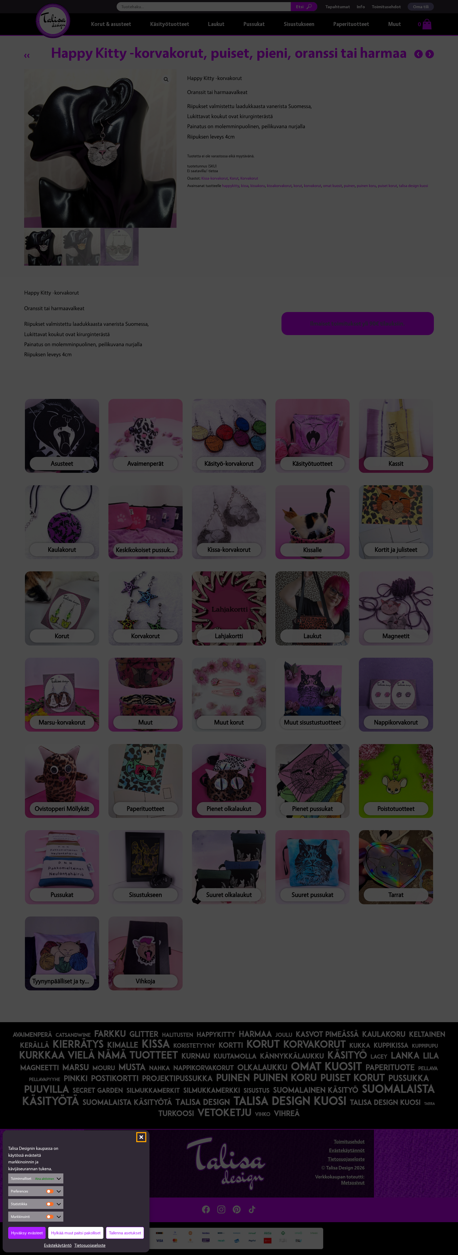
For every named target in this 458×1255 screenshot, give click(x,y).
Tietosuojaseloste (89, 1245)
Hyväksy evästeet (27, 1233)
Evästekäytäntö (58, 1245)
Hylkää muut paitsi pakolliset (75, 1233)
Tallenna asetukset (125, 1233)
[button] (141, 1137)
